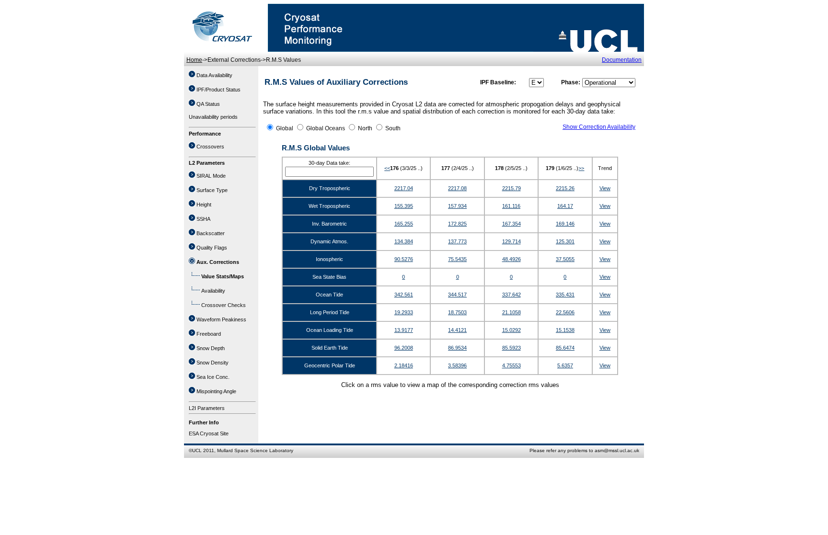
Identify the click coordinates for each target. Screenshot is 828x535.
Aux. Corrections (217, 262)
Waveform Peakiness (221, 319)
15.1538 (565, 330)
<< (387, 168)
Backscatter (210, 233)
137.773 (457, 241)
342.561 (403, 294)
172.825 (457, 224)
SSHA (203, 219)
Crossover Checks (223, 305)
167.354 (511, 224)
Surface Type (212, 190)
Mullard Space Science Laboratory (255, 450)
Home (194, 60)
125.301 (565, 241)
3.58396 (457, 365)
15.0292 (511, 330)
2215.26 (565, 188)
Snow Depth (210, 348)
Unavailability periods (213, 117)
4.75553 (511, 365)
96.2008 (403, 348)
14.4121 (457, 330)
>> (581, 168)
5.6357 (565, 365)
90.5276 (403, 259)
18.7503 (457, 312)
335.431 (565, 294)
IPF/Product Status (218, 89)
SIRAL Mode (211, 176)
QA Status (208, 104)
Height (203, 204)
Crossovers (210, 146)
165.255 (403, 224)
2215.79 (511, 188)
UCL (197, 450)
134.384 (403, 241)
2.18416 (403, 365)
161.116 (511, 206)
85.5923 (511, 348)
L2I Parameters (207, 408)
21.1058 (511, 312)
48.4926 (511, 259)
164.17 (565, 206)
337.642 (511, 294)
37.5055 (565, 259)
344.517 (457, 294)
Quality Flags (211, 247)
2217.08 (457, 188)
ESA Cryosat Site (209, 433)
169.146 (565, 224)
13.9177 (403, 330)
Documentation (622, 60)
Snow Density (212, 362)
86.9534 (457, 348)
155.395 (403, 206)
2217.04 (403, 188)
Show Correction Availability (599, 127)
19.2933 (403, 312)
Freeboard (208, 334)
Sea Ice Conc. (213, 377)
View (604, 188)
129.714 (511, 241)
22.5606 (565, 312)
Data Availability (214, 75)
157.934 (457, 206)
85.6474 (565, 348)
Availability (213, 291)
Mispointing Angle (216, 391)
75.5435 (457, 259)
